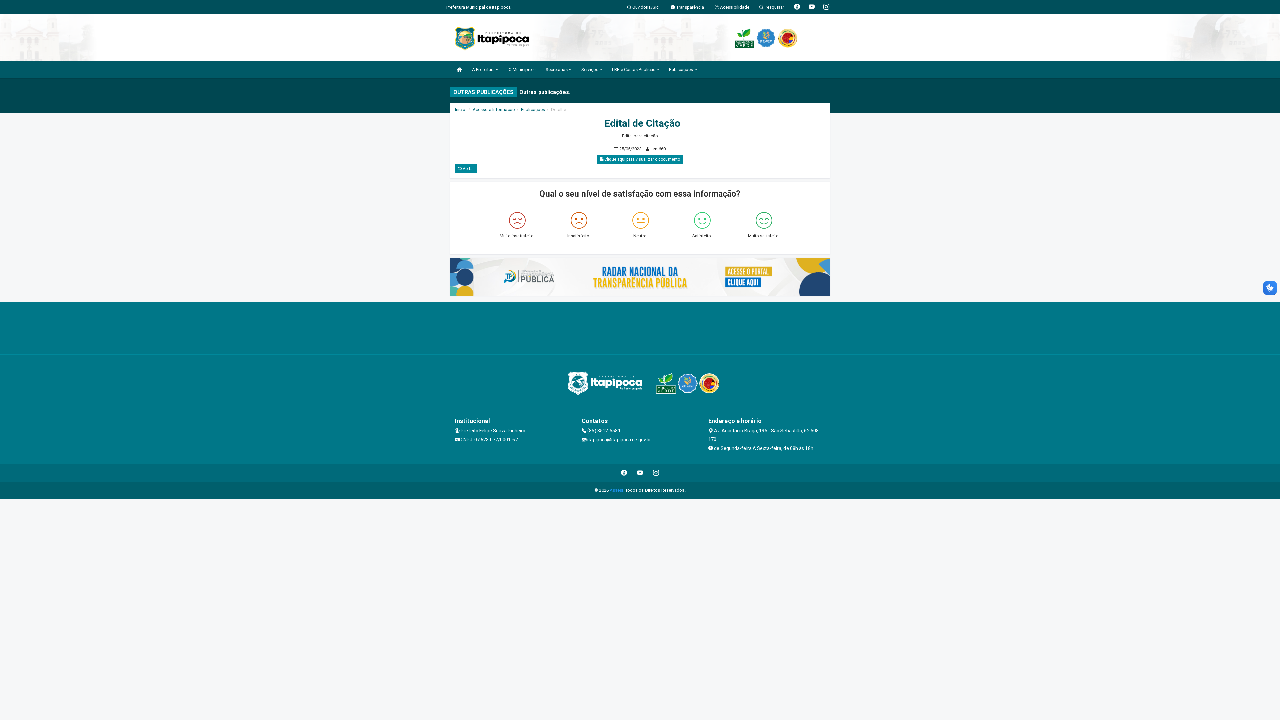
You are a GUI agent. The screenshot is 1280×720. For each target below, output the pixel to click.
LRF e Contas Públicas (634, 69)
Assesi (616, 490)
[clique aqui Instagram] (656, 473)
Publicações (681, 69)
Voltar (468, 168)
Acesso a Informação (494, 109)
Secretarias (557, 69)
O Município (521, 69)
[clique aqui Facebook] (624, 473)
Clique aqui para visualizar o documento (641, 159)
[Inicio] (459, 69)
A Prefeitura (484, 69)
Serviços (590, 69)
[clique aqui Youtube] (640, 473)
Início (460, 109)
